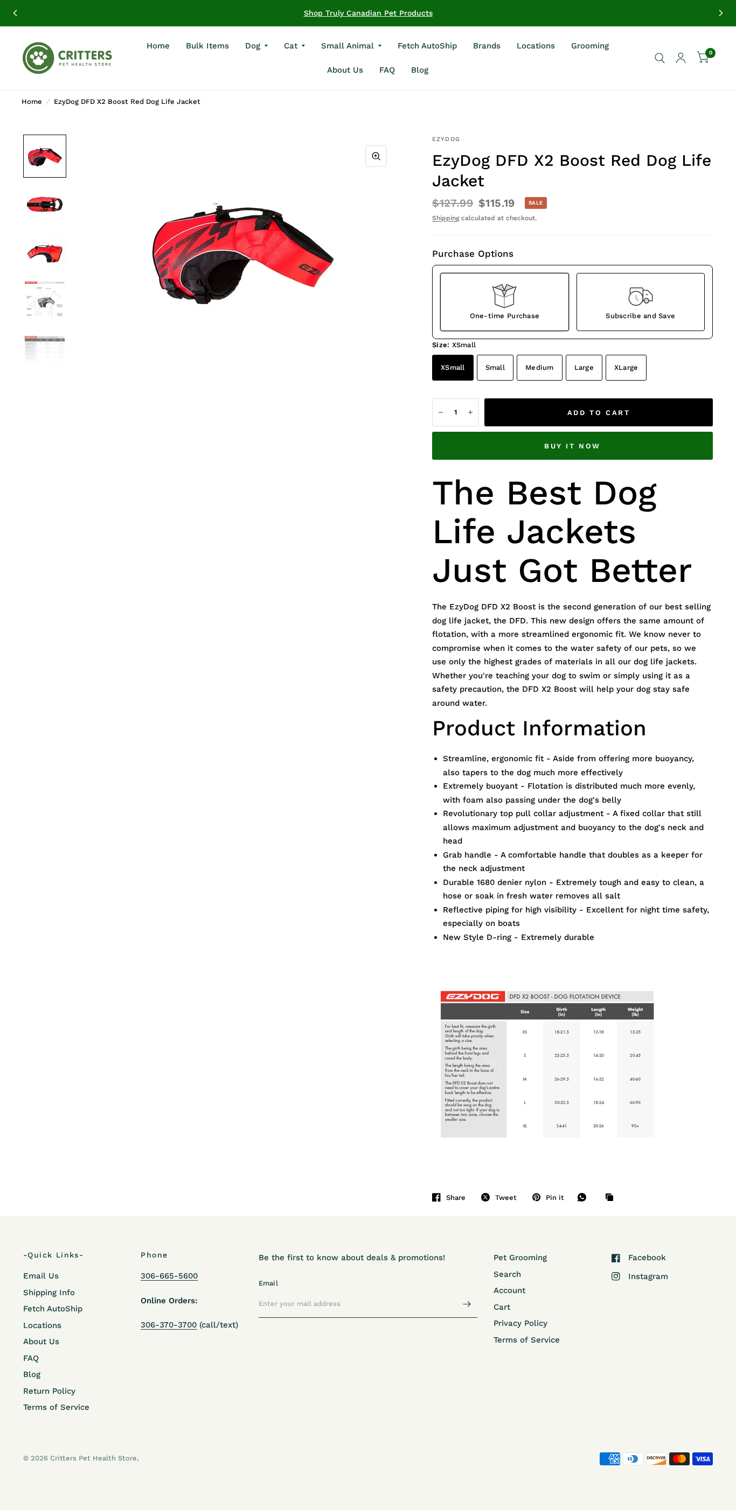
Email (268, 1283)
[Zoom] (376, 156)
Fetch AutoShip (427, 45)
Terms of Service (56, 1407)
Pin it (555, 1197)
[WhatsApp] (585, 1197)
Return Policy (49, 1391)
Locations (536, 45)
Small (495, 367)
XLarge (626, 367)
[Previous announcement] (15, 13)
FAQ (387, 70)
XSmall (453, 367)
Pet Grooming (520, 1257)
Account (509, 1290)
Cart (502, 1307)
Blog (419, 70)
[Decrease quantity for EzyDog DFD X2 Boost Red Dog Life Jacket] (441, 412)
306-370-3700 (169, 1325)
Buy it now (572, 446)
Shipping (445, 218)
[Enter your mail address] (466, 1304)
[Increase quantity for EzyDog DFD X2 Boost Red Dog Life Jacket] (470, 412)
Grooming (590, 45)
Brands (487, 45)
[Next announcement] (721, 13)
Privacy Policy (520, 1323)
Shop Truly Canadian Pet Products (368, 13)
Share (456, 1197)
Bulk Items (207, 45)
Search (507, 1274)
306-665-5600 (169, 1276)
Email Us (41, 1276)
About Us (345, 70)
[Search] (659, 58)
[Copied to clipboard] (612, 1198)
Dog (252, 45)
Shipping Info (49, 1292)
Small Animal (347, 45)
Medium (539, 367)
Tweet (506, 1197)
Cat (290, 45)
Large (584, 367)
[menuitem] (158, 45)
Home (158, 45)
